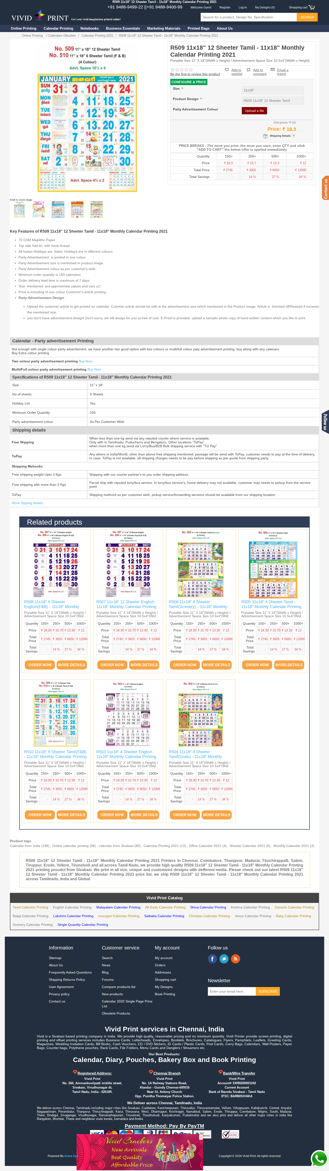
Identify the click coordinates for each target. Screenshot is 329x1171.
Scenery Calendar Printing (33, 925)
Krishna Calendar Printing (250, 907)
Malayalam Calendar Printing (118, 907)
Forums (108, 979)
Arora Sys (71, 1156)
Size (177, 88)
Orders (160, 965)
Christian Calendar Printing (209, 916)
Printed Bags (199, 28)
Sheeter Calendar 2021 (247, 846)
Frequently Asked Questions (70, 972)
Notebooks (89, 28)
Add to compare (260, 70)
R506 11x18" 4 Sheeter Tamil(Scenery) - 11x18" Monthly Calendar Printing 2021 (198, 607)
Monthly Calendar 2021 (291, 846)
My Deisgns (164, 987)
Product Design (186, 99)
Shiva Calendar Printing (208, 907)
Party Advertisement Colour (195, 109)
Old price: (281, 122)
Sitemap (55, 958)
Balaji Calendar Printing (30, 916)
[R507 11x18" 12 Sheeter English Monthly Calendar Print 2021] (128, 564)
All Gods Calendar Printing (165, 907)
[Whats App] (319, 1159)
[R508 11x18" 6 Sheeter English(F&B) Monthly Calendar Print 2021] (56, 564)
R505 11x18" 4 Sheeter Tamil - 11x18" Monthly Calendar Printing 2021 (271, 607)
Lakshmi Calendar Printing (73, 916)
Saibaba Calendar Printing (164, 916)
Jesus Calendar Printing (253, 916)
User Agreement (61, 987)
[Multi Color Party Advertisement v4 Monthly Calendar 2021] (96, 209)
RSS (235, 958)
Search (107, 958)
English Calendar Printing (72, 907)
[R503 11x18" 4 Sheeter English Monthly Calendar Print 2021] (128, 714)
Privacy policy (59, 994)
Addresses (163, 972)
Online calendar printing (70, 846)
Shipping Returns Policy (67, 979)
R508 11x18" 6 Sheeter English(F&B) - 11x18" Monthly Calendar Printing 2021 (51, 607)
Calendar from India (25, 846)
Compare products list (118, 987)
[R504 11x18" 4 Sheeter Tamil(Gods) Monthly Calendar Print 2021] (200, 714)
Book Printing (165, 994)
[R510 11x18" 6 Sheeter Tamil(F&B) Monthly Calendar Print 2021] (56, 714)
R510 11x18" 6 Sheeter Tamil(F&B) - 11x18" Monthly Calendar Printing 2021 (55, 757)
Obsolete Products (116, 1013)
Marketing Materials (163, 28)
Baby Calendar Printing (293, 916)
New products (112, 994)
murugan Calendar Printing (118, 916)
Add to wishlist (236, 72)
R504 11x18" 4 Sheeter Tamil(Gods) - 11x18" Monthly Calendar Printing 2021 (195, 757)
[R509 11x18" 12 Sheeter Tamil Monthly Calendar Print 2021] (19, 209)
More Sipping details (27, 503)
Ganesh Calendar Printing (294, 907)
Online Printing (23, 28)
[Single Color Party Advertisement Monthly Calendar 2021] (38, 209)
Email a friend (283, 69)
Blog (105, 972)
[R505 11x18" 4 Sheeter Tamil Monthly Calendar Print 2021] (273, 564)
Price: (274, 129)
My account (163, 958)
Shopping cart (165, 979)
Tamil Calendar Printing (30, 907)
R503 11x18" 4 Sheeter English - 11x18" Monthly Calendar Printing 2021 (126, 757)
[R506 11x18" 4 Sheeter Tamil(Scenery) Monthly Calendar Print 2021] (200, 564)
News (106, 965)
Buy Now (85, 361)
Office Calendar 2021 (205, 846)
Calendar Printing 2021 (161, 846)
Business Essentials (123, 28)
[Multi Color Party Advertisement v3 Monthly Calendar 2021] (77, 209)
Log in (243, 7)
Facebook (212, 958)
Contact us (57, 1001)
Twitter (224, 958)
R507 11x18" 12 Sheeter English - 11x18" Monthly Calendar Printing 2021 (126, 607)
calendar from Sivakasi (116, 846)
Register (224, 7)
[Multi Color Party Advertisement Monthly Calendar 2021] (58, 209)
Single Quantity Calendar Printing (83, 925)
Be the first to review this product (195, 74)
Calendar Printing (58, 28)
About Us (225, 28)
